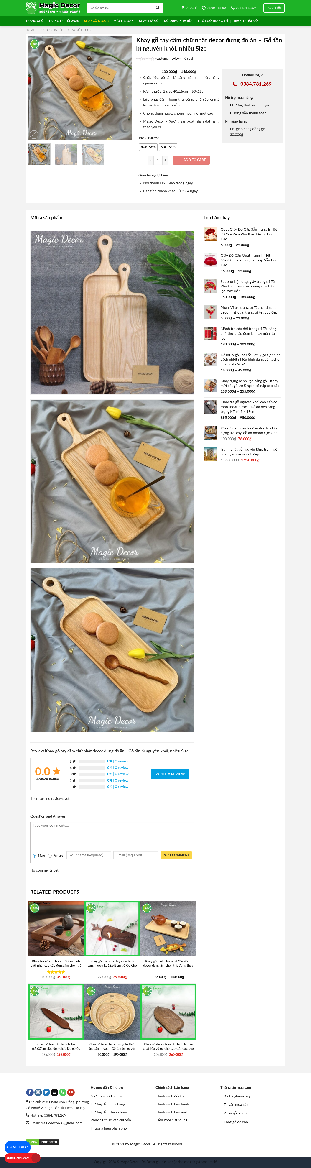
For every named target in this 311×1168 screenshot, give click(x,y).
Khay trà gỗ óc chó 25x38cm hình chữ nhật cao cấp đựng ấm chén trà (56, 963)
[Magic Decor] (53, 8)
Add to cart (195, 160)
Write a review (170, 774)
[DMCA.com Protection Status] (43, 1142)
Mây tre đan (124, 21)
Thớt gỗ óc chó (236, 1122)
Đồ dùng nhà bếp (178, 21)
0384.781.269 (18, 1158)
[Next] (124, 88)
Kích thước (149, 138)
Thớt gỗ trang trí (213, 21)
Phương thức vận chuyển (250, 105)
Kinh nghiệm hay (237, 1096)
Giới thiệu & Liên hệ (106, 1096)
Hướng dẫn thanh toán (248, 113)
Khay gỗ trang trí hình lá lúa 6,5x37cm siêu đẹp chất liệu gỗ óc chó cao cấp (56, 1049)
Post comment (176, 855)
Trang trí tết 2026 (64, 21)
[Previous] (36, 88)
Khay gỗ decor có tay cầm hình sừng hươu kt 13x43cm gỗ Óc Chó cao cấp (112, 965)
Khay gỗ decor (96, 21)
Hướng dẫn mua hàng (108, 1104)
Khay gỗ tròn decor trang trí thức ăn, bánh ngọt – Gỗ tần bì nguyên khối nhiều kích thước (112, 1049)
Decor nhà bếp (51, 30)
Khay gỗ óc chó (236, 1113)
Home (30, 30)
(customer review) (168, 58)
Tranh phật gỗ (245, 21)
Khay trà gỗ (149, 21)
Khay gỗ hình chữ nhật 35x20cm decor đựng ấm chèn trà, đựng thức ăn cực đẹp (168, 965)
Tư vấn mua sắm (236, 1105)
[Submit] (157, 8)
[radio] (148, 147)
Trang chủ (34, 21)
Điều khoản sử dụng (171, 1120)
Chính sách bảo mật (171, 1112)
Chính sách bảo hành (172, 1104)
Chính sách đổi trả (170, 1096)
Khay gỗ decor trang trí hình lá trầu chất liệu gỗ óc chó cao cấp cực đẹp (168, 1046)
